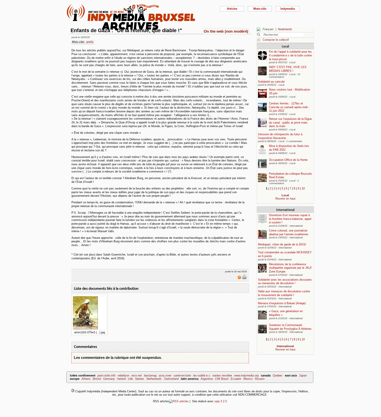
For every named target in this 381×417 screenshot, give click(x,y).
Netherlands (154, 378)
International (285, 209)
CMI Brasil (221, 378)
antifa (89, 42)
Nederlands (285, 29)
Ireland (121, 378)
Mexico (248, 378)
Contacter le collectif (276, 39)
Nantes (139, 378)
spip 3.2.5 (220, 401)
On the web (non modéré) (226, 31)
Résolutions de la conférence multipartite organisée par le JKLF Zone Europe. (290, 268)
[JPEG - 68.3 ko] (85, 328)
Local (285, 46)
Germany (109, 378)
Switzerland (171, 378)
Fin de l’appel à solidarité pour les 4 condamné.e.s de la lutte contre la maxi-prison (290, 55)
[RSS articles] (179, 401)
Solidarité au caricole (271, 81)
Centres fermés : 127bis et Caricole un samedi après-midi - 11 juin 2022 (289, 107)
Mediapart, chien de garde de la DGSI (282, 244)
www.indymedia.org (246, 375)
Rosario (260, 378)
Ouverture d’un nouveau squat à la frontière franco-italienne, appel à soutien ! (290, 218)
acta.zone (165, 375)
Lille (130, 378)
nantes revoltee (222, 375)
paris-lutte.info (106, 375)
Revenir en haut (285, 198)
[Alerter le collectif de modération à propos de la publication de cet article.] (240, 278)
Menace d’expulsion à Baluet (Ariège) (282, 303)
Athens (86, 378)
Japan (303, 375)
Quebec (278, 375)
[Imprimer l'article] (244, 278)
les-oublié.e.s (201, 375)
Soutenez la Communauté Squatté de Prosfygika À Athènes (290, 326)
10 (303, 188)
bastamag (150, 375)
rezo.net (136, 375)
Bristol (97, 378)
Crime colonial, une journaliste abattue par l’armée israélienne (288, 232)
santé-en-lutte (182, 375)
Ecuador (236, 378)
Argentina (207, 378)
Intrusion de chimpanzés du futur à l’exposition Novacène (280, 136)
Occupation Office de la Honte (288, 159)
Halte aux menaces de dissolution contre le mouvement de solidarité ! (284, 293)
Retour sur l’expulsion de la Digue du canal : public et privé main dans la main (290, 122)
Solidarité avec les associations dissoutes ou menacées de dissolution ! (285, 281)
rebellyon (123, 375)
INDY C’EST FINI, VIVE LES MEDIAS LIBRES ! (287, 68)
